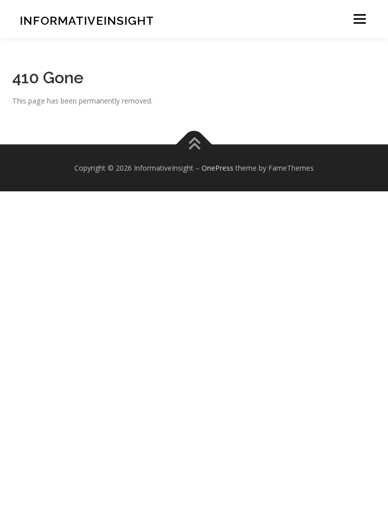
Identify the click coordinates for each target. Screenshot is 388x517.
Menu (359, 19)
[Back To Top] (194, 144)
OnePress (217, 168)
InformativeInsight (87, 20)
